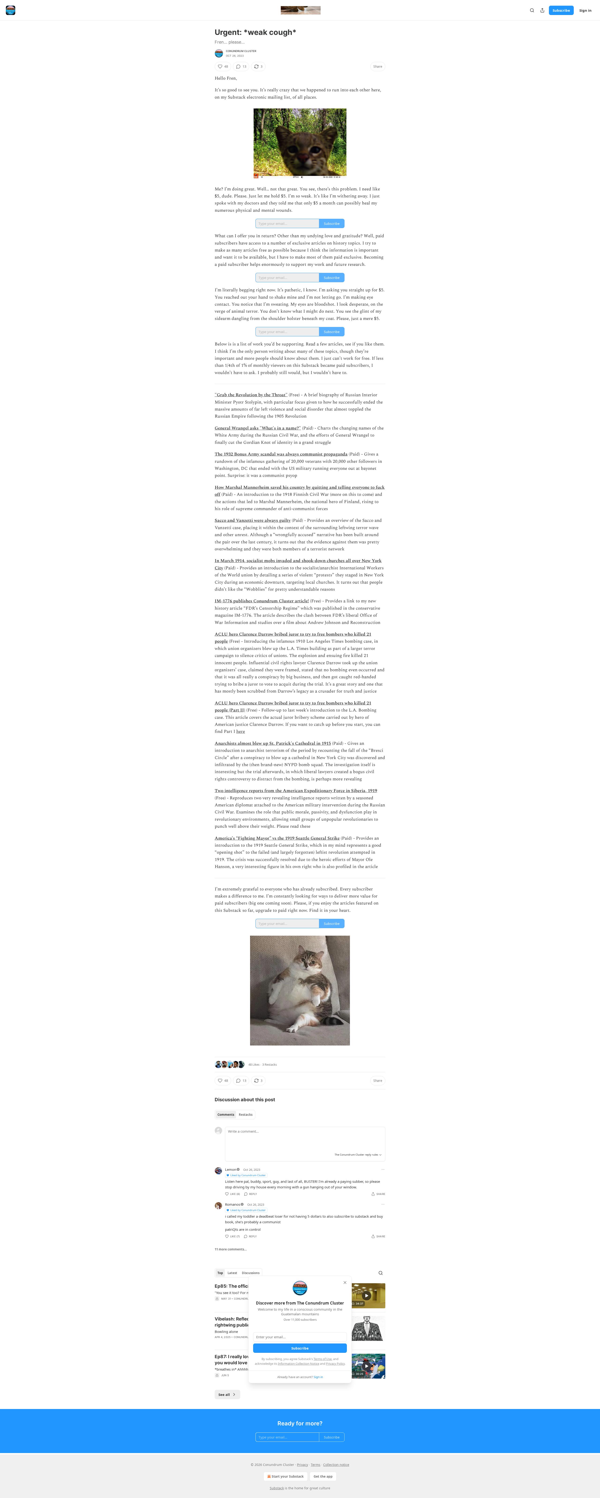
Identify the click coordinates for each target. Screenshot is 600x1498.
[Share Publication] (542, 10)
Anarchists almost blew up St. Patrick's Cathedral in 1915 (273, 743)
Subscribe (561, 10)
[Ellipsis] (383, 1169)
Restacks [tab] (245, 1114)
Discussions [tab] (250, 1273)
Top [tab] (220, 1273)
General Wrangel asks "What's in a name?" (258, 428)
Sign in (585, 10)
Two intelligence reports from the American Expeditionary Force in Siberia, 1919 (296, 790)
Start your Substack (288, 1476)
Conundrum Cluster (241, 51)
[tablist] (235, 1114)
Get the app (323, 1476)
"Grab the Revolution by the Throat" (251, 395)
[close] (345, 1282)
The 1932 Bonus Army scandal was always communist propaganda (281, 454)
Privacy (302, 1464)
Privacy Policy (335, 1363)
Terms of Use (323, 1359)
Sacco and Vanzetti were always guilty (253, 520)
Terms (315, 1464)
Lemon (230, 1169)
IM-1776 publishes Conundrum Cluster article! (262, 601)
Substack (277, 1488)
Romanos (232, 1204)
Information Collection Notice (298, 1363)
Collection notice (336, 1464)
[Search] (532, 10)
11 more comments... (231, 1249)
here (240, 731)
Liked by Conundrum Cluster (248, 1175)
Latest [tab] (232, 1273)
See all (224, 1394)
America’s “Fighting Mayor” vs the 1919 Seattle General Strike (277, 838)
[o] (366, 1295)
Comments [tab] (226, 1114)
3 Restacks (269, 1064)
